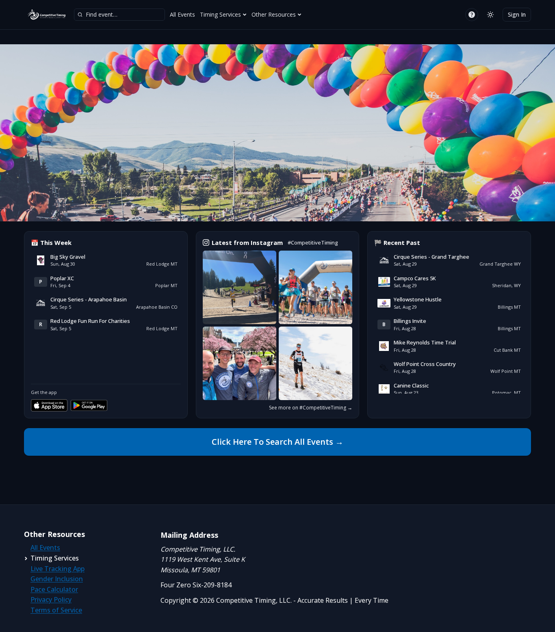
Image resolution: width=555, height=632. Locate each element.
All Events (182, 14)
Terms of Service (56, 610)
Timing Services (220, 14)
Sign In (517, 14)
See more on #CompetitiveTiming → (310, 407)
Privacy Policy (51, 599)
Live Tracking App (57, 568)
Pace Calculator (54, 589)
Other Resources (273, 14)
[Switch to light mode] (490, 14)
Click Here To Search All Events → (277, 441)
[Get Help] (471, 14)
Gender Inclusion (56, 578)
